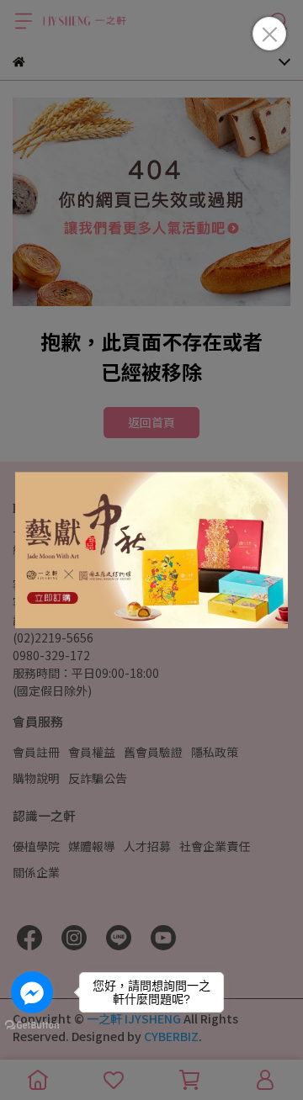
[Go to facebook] (32, 992)
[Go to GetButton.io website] (32, 1024)
